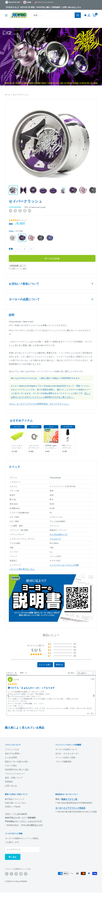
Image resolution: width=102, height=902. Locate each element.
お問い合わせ (11, 785)
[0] (94, 15)
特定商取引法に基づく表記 (17, 769)
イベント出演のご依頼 (65, 757)
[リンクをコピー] (29, 210)
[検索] (78, 15)
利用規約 (9, 781)
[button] (62, 644)
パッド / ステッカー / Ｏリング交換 (64, 565)
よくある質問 (11, 757)
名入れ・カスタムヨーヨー (67, 753)
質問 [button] (22, 673)
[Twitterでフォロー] (11, 873)
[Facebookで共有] (10, 210)
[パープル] (22, 238)
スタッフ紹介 (11, 765)
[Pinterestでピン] (15, 210)
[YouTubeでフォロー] (21, 873)
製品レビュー (51, 635)
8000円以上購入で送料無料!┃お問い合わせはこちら (59, 7)
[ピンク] (31, 238)
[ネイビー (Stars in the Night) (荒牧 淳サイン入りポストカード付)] (41, 238)
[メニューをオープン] (6, 15)
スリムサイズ (55, 539)
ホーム (7, 94)
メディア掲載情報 (63, 761)
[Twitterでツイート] (20, 210)
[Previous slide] (8, 696)
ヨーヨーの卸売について (66, 749)
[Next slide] (94, 696)
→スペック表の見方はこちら (22, 569)
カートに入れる (52, 258)
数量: (11, 248)
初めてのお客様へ (13, 753)
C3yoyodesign (15, 207)
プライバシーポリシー (15, 773)
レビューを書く (45, 664)
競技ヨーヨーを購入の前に (17, 761)
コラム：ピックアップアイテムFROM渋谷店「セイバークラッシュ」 (39, 404)
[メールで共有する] (24, 210)
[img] (12, 684)
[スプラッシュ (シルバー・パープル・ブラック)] (13, 238)
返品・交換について (14, 777)
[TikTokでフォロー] (25, 873)
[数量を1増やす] (31, 248)
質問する (59, 664)
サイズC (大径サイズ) (58, 534)
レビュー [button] (9, 673)
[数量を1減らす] (17, 248)
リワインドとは (12, 749)
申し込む (13, 857)
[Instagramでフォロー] (16, 873)
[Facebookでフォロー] (6, 873)
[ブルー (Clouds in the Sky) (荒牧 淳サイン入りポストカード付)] (50, 238)
